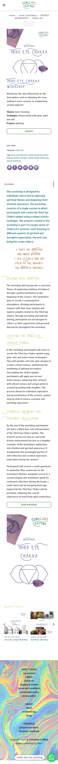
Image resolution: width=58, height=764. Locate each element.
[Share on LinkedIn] (36, 167)
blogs (29, 715)
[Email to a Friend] (25, 167)
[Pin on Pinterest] (30, 167)
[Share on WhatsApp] (9, 167)
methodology (29, 711)
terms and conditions (29, 688)
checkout (29, 680)
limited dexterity (35, 155)
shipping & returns (29, 684)
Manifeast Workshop (39, 639)
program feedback (29, 727)
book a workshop (27, 15)
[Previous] (4, 630)
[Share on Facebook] (14, 167)
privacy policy (29, 695)
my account (29, 673)
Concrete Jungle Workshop (16, 639)
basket (29, 676)
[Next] (53, 630)
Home (12, 15)
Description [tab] (9, 184)
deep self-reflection (19, 155)
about (29, 707)
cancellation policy (29, 692)
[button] (4, 5)
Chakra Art (37, 18)
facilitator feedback (29, 731)
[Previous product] (32, 23)
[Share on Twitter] (20, 167)
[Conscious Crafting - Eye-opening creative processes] (29, 5)
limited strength (20, 158)
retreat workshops (14, 161)
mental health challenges (38, 158)
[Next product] (26, 23)
